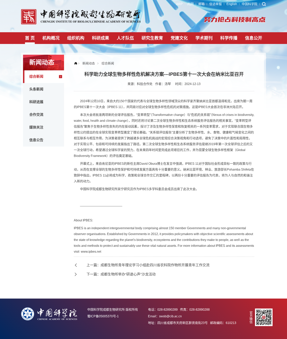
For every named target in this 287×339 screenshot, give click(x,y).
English (231, 4)
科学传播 (228, 38)
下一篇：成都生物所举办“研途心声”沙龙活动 (121, 274)
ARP (179, 4)
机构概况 (51, 38)
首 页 (30, 38)
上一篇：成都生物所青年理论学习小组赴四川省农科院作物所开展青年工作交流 (147, 265)
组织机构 (75, 38)
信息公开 (253, 38)
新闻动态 (88, 63)
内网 (190, 4)
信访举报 (215, 4)
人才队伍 (125, 38)
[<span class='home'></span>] (77, 63)
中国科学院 (249, 4)
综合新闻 (36, 77)
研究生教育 (152, 38)
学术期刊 (204, 38)
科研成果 (100, 38)
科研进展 (36, 102)
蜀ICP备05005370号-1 (103, 316)
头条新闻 (36, 89)
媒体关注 (36, 127)
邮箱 (201, 4)
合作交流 (36, 115)
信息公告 (36, 140)
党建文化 (179, 38)
